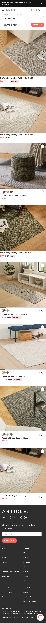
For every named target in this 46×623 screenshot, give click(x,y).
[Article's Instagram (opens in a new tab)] (3, 518)
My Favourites (7, 597)
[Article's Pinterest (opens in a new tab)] (9, 518)
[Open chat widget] (40, 617)
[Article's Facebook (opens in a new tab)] (14, 518)
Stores (25, 581)
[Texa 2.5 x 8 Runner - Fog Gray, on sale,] (23, 285)
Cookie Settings (17, 613)
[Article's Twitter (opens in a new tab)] (20, 518)
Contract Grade (28, 597)
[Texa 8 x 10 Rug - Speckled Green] (23, 408)
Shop (36, 613)
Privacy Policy (17, 611)
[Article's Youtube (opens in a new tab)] (25, 518)
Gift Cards (26, 557)
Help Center (6, 553)
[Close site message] (41, 3)
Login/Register (7, 592)
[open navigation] (4, 10)
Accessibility (28, 613)
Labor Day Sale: (8, 2)
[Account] (36, 10)
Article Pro (26, 592)
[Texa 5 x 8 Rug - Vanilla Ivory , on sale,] (23, 347)
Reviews (26, 571)
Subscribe (10, 540)
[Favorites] (39, 10)
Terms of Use (7, 611)
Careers (26, 576)
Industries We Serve (30, 601)
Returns (5, 562)
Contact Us (6, 576)
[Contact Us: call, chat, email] (32, 10)
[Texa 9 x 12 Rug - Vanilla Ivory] (23, 470)
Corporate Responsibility (11, 571)
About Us (26, 567)
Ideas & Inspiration (30, 553)
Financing (26, 562)
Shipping (5, 557)
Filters (36, 25)
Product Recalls (7, 567)
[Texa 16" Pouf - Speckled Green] (23, 166)
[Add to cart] (41, 192)
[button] (32, 10)
